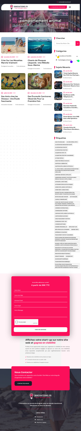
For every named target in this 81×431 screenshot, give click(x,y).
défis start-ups (73, 226)
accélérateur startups (61, 150)
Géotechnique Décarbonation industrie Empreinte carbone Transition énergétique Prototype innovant (66, 239)
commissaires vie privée (61, 210)
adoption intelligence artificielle (64, 166)
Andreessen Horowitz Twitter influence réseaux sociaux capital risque (65, 178)
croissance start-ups (61, 221)
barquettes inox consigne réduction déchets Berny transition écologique (65, 193)
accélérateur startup (61, 147)
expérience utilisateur (61, 232)
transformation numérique (62, 261)
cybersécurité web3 (60, 224)
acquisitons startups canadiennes (64, 155)
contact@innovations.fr (65, 2)
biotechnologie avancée (61, 196)
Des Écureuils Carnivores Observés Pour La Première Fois (39, 98)
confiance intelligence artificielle (64, 213)
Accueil (31, 25)
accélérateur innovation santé (63, 144)
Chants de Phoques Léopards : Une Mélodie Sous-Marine (38, 62)
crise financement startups (62, 218)
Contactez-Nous (23, 383)
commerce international (62, 208)
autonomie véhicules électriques (64, 184)
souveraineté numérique (61, 259)
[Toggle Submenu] (77, 56)
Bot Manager (73, 196)
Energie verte (74, 229)
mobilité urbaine (59, 256)
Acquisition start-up (60, 152)
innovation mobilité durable (62, 253)
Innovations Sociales (6, 104)
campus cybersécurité (61, 199)
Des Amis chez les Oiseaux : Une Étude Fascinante (10, 98)
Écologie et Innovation (7, 66)
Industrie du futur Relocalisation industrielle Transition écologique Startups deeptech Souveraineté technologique (67, 249)
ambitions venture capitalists (63, 174)
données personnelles (61, 226)
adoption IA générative (61, 163)
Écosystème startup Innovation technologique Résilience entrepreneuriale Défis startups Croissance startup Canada (66, 266)
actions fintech (59, 158)
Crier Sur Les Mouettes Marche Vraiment (11, 61)
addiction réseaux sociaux (62, 160)
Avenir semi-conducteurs (62, 189)
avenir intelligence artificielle (63, 187)
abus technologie (60, 142)
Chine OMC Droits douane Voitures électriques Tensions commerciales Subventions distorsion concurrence (65, 204)
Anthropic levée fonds (61, 181)
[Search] (78, 43)
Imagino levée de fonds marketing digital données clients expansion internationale (66, 244)
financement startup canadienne (64, 235)
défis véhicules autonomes (62, 229)
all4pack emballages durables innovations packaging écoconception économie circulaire (66, 170)
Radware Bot (69, 256)
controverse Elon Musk (61, 216)
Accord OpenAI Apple (72, 142)
